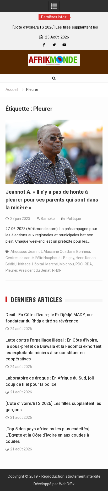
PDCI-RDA (83, 264)
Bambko (48, 218)
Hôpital (38, 264)
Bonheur (83, 251)
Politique (74, 218)
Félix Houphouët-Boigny (54, 258)
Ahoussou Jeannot (26, 251)
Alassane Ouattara (59, 251)
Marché (51, 264)
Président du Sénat (35, 270)
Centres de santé (20, 258)
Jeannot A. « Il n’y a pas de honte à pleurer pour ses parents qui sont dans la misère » (52, 200)
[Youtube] (64, 44)
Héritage (24, 264)
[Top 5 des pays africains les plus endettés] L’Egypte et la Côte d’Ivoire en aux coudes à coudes (47, 435)
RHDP (57, 270)
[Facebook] (43, 44)
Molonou (67, 264)
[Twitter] (54, 44)
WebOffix (66, 484)
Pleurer (11, 270)
